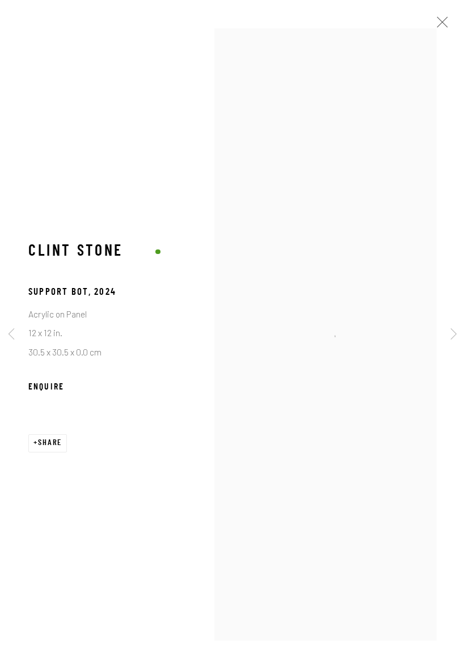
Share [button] (50, 443)
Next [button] (453, 334)
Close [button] (439, 25)
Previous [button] (11, 334)
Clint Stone (75, 252)
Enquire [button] (46, 387)
